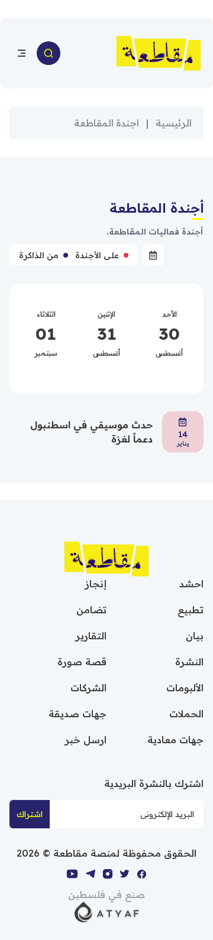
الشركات (88, 688)
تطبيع (191, 610)
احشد (191, 584)
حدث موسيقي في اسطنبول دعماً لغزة (91, 432)
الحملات (186, 714)
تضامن (91, 610)
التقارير (91, 636)
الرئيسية (174, 123)
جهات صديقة (77, 714)
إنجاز (95, 584)
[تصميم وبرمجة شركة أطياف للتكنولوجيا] (107, 911)
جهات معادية (175, 740)
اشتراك (30, 814)
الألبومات (185, 688)
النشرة (189, 662)
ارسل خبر (85, 740)
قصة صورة (81, 662)
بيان (195, 636)
